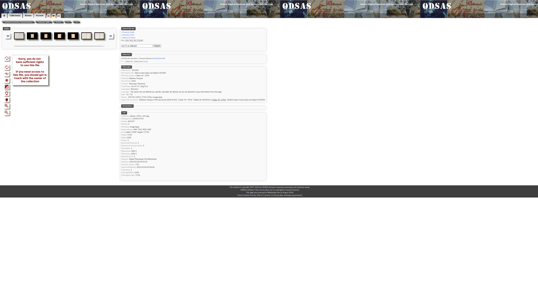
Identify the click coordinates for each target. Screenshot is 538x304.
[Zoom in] (7, 106)
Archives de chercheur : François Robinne (18, 22)
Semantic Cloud (128, 35)
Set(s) (132, 32)
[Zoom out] (7, 112)
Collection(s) (15, 16)
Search (157, 46)
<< (68, 22)
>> (76, 22)
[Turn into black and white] (7, 80)
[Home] (4, 15)
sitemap (276, 195)
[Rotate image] (7, 67)
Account (39, 16)
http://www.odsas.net (263, 190)
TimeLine (125, 32)
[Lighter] (7, 93)
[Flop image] (7, 73)
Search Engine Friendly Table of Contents (254, 195)
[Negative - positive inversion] (7, 87)
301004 (58, 22)
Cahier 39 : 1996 (44, 22)
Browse (28, 16)
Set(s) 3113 (143, 61)
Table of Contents (128, 38)
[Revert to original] (7, 58)
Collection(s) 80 (158, 58)
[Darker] (7, 99)
